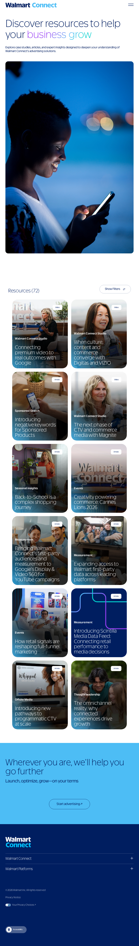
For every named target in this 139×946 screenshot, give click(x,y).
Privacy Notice (13, 897)
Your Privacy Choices (33, 905)
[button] (69, 858)
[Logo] (31, 5)
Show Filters (112, 289)
